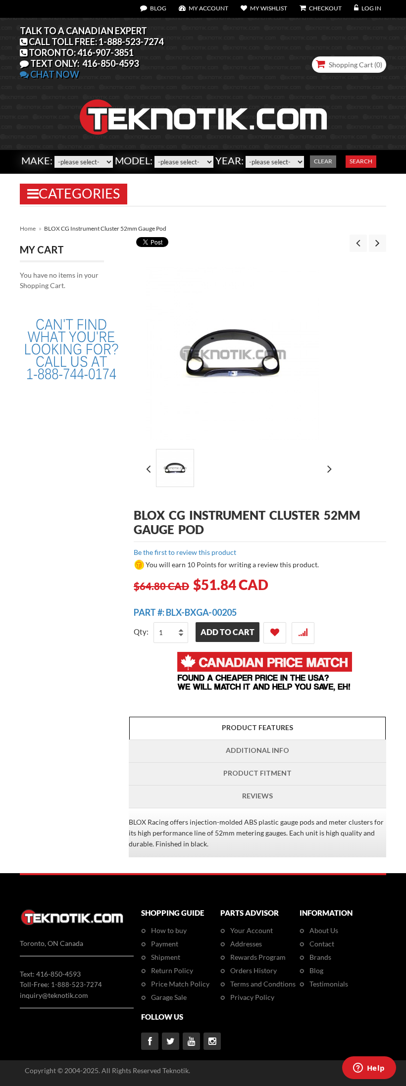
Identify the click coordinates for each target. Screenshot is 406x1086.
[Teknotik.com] (203, 89)
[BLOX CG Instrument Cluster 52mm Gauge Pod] (175, 468)
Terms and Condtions (263, 984)
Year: (229, 160)
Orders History (253, 970)
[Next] (377, 243)
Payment (164, 943)
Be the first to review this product (185, 552)
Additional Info (257, 750)
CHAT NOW (54, 74)
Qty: (141, 631)
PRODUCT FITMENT (257, 773)
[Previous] (358, 243)
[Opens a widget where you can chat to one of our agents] (369, 1068)
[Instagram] (212, 1041)
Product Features (257, 727)
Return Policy (172, 970)
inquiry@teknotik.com (54, 995)
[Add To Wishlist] (274, 632)
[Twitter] (170, 1041)
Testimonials (328, 984)
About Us (323, 930)
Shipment (165, 957)
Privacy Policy (252, 997)
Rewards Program (258, 957)
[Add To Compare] (303, 633)
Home (28, 228)
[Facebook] (149, 1041)
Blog (316, 970)
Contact (321, 943)
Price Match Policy (180, 984)
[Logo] (72, 923)
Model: (133, 160)
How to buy (169, 930)
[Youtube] (191, 1041)
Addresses (246, 943)
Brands (320, 957)
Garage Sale (169, 997)
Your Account (251, 930)
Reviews (257, 795)
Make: (36, 160)
